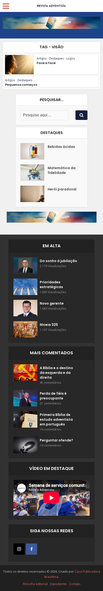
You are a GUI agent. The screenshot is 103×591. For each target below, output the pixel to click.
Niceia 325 (49, 324)
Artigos (41, 58)
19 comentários (50, 429)
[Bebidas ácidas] (34, 151)
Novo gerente (52, 303)
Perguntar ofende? (56, 440)
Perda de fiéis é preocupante (53, 396)
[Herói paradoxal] (34, 194)
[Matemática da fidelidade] (34, 172)
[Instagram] (19, 549)
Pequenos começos (21, 84)
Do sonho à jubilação (58, 260)
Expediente (58, 584)
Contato (74, 584)
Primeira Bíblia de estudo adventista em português (56, 419)
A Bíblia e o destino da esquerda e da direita (56, 372)
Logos (70, 58)
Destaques (56, 58)
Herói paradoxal (62, 189)
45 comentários (50, 382)
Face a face (46, 63)
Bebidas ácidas (61, 146)
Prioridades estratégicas (51, 284)
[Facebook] (31, 549)
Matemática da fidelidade (61, 170)
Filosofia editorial (35, 584)
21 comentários (50, 403)
